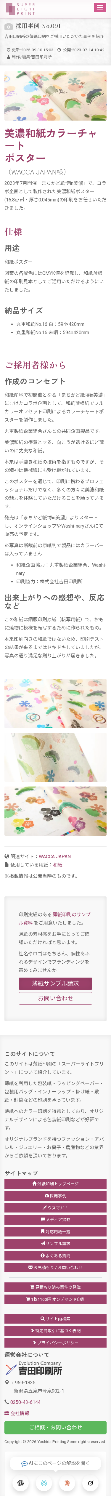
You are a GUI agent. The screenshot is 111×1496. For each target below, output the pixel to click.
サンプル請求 (57, 1243)
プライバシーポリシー (57, 1342)
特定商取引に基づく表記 (57, 1330)
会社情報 (19, 1413)
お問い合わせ (55, 998)
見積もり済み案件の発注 (57, 1287)
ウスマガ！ (57, 1207)
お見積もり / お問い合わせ (58, 1267)
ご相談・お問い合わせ (55, 1427)
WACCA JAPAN (55, 856)
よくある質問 (57, 1255)
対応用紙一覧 (57, 1231)
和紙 (57, 865)
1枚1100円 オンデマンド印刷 (57, 1299)
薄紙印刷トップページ (57, 1183)
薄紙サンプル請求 (55, 983)
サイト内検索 (57, 1318)
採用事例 (57, 1196)
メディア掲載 (57, 1219)
